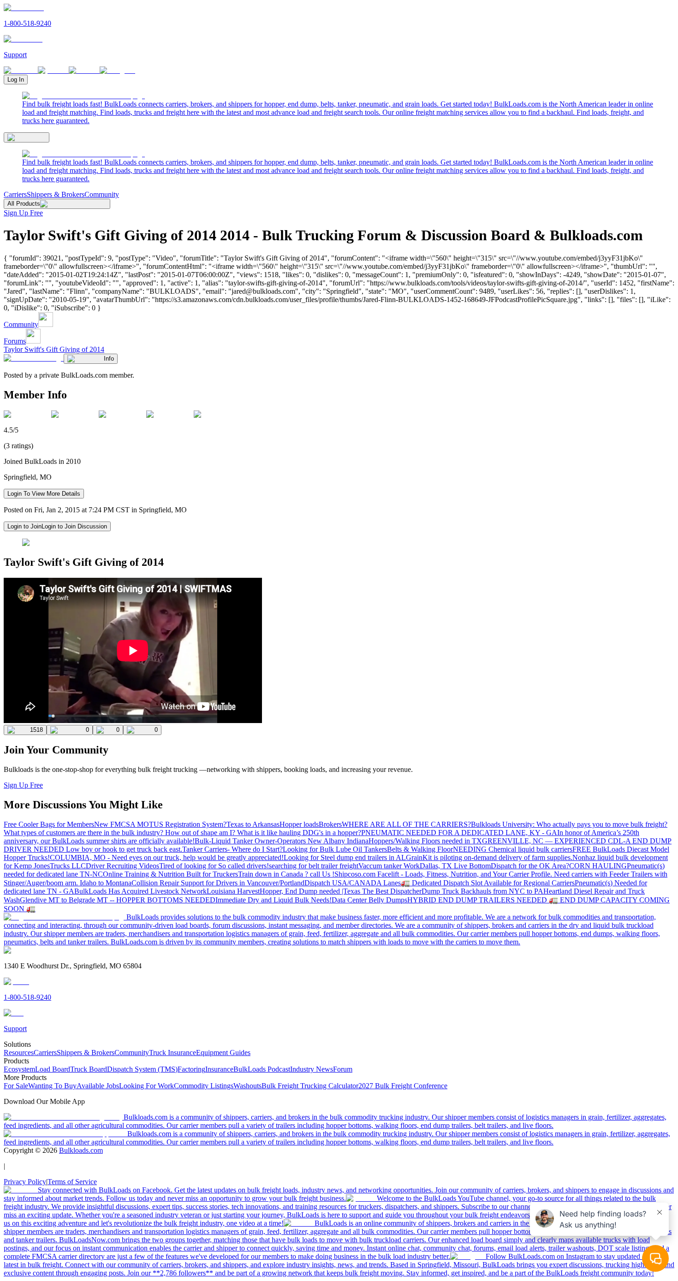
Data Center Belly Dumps (369, 900)
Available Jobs (98, 1086)
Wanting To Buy (52, 1086)
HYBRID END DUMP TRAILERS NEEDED (478, 900)
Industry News (311, 1069)
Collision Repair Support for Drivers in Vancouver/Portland (217, 883)
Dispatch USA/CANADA (343, 883)
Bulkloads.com (81, 1150)
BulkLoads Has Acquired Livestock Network (140, 891)
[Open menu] (26, 137)
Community (101, 194)
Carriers (15, 194)
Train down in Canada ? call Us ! (286, 874)
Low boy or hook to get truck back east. (124, 849)
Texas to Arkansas (253, 824)
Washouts (247, 1086)
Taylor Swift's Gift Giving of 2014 (54, 349)
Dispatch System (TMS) (142, 1069)
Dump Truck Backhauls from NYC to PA (482, 891)
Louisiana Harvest (233, 891)
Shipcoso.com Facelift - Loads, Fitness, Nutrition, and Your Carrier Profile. (444, 874)
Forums (15, 341)
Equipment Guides (223, 1052)
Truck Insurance (172, 1052)
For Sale (16, 1086)
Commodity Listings (203, 1086)
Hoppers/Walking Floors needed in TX (425, 841)
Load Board (52, 1069)
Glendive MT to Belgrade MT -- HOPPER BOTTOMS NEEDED (117, 900)
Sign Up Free (23, 213)
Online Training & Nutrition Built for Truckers (170, 874)
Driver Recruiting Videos (122, 866)
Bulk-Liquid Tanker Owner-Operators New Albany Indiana (282, 841)
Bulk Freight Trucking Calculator (310, 1086)
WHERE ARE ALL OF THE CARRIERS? (406, 824)
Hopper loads (299, 824)
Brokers (330, 824)
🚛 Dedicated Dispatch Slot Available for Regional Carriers (488, 883)
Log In (15, 79)
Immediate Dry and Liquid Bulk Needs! (273, 900)
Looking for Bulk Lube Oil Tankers (335, 849)
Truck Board (88, 1069)
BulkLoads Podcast (261, 1069)
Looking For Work (146, 1086)
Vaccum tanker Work (389, 866)
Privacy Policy (25, 1182)
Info (109, 358)
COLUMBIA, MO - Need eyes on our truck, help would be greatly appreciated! (167, 857)
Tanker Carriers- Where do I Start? (232, 849)
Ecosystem (19, 1069)
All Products (23, 203)
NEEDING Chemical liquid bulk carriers (512, 849)
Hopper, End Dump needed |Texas (311, 891)
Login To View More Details (43, 493)
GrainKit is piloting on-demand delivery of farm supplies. (489, 857)
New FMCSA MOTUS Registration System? (160, 824)
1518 (36, 729)
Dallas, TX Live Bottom (455, 866)
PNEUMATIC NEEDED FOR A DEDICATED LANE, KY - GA (459, 832)
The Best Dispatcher (392, 891)
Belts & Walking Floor (420, 849)
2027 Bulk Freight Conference (402, 1086)
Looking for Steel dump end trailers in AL (345, 857)
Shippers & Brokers (55, 194)
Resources (19, 1052)
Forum (342, 1069)
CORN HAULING (598, 866)
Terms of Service (72, 1182)
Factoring (191, 1069)
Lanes (392, 883)
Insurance (219, 1069)
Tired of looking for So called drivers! (214, 866)
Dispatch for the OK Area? (530, 866)
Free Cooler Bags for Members (49, 824)
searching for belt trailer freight (313, 866)
